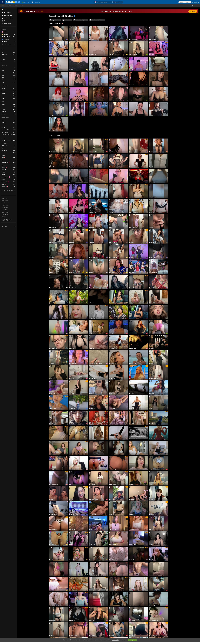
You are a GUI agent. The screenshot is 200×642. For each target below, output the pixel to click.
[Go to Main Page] (13, 2)
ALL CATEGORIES (9, 190)
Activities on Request (97, 20)
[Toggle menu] (2, 2)
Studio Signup (5, 214)
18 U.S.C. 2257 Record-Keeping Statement (7, 220)
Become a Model (5, 212)
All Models (4, 216)
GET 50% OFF (193, 11)
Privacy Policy (5, 207)
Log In (195, 2)
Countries (67, 20)
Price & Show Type (80, 20)
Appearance (55, 20)
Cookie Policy (115, 640)
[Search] (113, 2)
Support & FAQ (5, 198)
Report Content (5, 202)
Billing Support (5, 200)
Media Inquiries (5, 205)
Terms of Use (5, 209)
